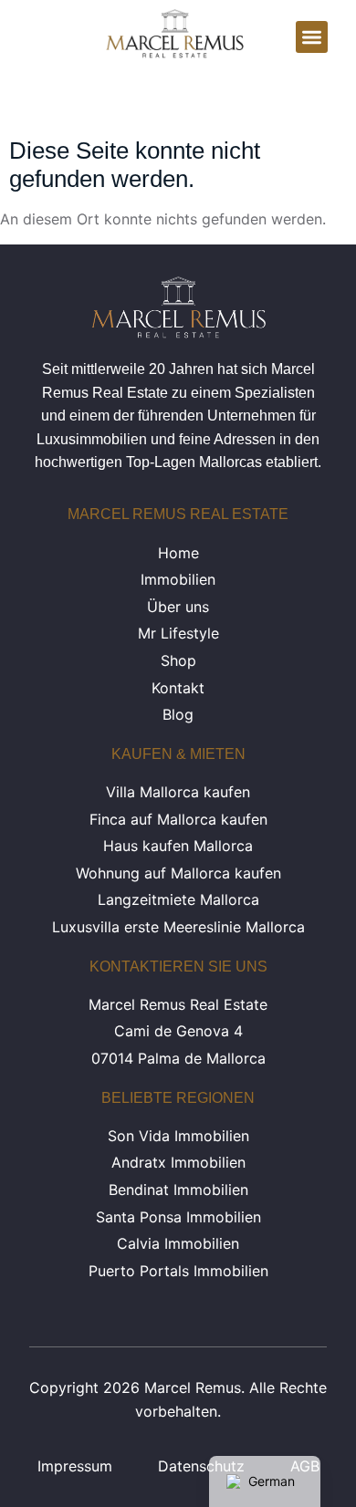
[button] (312, 37)
